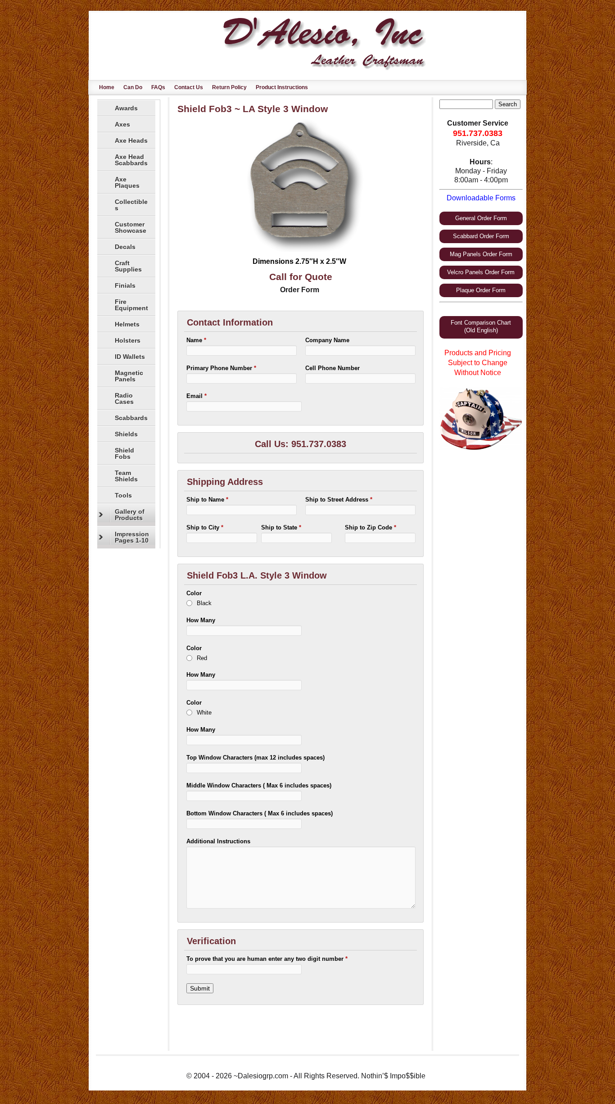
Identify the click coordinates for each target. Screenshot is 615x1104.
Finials (125, 285)
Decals (125, 246)
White (204, 712)
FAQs (158, 87)
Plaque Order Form (481, 290)
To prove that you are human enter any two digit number (267, 958)
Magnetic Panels (129, 376)
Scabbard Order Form (481, 236)
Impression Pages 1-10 (132, 537)
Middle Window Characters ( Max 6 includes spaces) (258, 785)
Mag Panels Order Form (481, 254)
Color (194, 593)
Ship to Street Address (338, 499)
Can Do (132, 87)
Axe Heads (131, 140)
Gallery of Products (130, 514)
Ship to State (281, 527)
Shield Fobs (124, 453)
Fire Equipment (131, 305)
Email (196, 396)
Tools (123, 495)
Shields (126, 434)
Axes (122, 124)
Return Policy (229, 87)
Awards (126, 108)
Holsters (127, 340)
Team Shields (126, 476)
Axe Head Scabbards (131, 160)
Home (106, 87)
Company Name (327, 340)
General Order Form (481, 218)
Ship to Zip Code (370, 527)
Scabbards (131, 417)
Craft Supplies (128, 266)
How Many (200, 620)
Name (196, 340)
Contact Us (188, 87)
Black (204, 603)
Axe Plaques (127, 182)
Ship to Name (207, 499)
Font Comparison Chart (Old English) (481, 326)
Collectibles (131, 205)
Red (202, 658)
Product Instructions (282, 87)
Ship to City (204, 527)
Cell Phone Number (332, 368)
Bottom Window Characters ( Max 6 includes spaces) (259, 813)
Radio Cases (124, 398)
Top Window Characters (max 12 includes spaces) (255, 757)
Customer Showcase (130, 227)
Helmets (127, 324)
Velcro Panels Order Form (481, 272)
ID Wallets (130, 356)
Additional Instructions (218, 841)
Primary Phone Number (221, 368)
